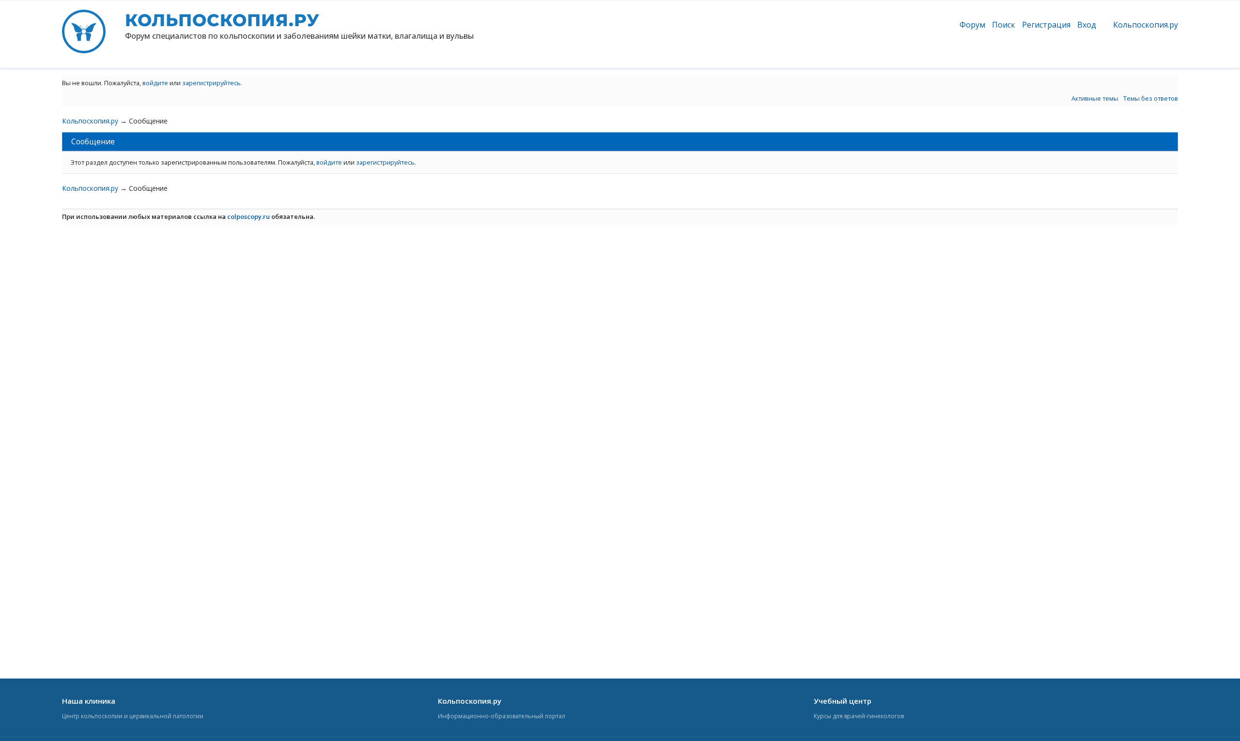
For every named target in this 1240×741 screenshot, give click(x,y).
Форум (972, 24)
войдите (155, 82)
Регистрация (1046, 24)
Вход (1086, 24)
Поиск (1003, 24)
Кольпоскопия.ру (1145, 24)
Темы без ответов (1150, 98)
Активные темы (1094, 98)
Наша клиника (88, 701)
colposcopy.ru (248, 216)
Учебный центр (842, 701)
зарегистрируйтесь (211, 82)
